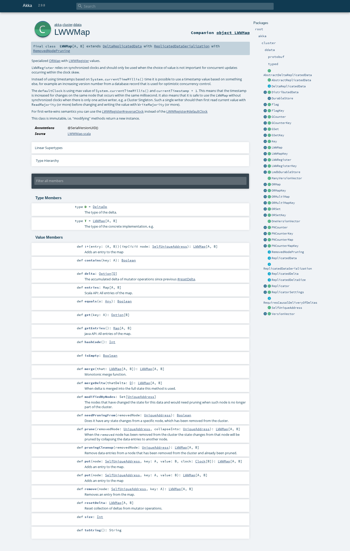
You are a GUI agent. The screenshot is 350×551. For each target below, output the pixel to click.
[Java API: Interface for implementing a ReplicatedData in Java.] (269, 80)
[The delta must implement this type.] (269, 274)
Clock (200, 461)
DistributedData (285, 92)
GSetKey (278, 135)
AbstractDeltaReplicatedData (287, 75)
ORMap (276, 184)
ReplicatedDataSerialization (287, 268)
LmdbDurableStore (286, 172)
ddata (77, 25)
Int (112, 342)
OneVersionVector (286, 221)
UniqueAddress (141, 397)
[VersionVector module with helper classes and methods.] (265, 314)
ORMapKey (279, 190)
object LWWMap (233, 32)
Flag (275, 104)
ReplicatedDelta (285, 274)
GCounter (279, 117)
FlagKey (278, 110)
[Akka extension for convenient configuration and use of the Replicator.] (269, 92)
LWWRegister (281, 160)
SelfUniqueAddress (287, 308)
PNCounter (280, 227)
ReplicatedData (284, 258)
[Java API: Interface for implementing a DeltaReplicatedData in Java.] (269, 71)
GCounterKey (281, 123)
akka (57, 25)
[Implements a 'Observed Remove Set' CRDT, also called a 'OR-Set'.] (269, 209)
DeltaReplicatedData (289, 86)
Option (105, 273)
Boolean (128, 260)
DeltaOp (100, 207)
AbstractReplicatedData (291, 80)
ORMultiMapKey (283, 203)
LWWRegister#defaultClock (187, 111)
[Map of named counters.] (269, 240)
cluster (67, 25)
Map (116, 328)
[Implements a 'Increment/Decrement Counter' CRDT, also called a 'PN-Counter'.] (269, 228)
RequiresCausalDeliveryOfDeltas (290, 302)
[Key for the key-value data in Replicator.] (269, 142)
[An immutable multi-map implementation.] (269, 197)
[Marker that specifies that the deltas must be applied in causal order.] (269, 298)
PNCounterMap (282, 239)
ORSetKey (279, 215)
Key (274, 141)
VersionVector (283, 314)
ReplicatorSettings (288, 292)
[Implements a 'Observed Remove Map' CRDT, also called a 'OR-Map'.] (269, 185)
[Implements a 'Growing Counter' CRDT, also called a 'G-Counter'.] (269, 117)
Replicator (281, 286)
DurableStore (282, 98)
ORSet (276, 209)
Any (108, 301)
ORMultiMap (281, 196)
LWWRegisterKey (284, 166)
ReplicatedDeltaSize (289, 280)
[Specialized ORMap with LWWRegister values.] (269, 148)
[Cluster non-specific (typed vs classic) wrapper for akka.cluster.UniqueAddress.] (269, 308)
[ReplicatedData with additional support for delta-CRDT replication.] (269, 86)
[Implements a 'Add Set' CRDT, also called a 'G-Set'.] (269, 129)
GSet (275, 129)
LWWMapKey (280, 153)
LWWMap (277, 147)
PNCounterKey (282, 233)
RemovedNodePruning (288, 252)
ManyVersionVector (287, 178)
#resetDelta (186, 279)
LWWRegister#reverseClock (123, 111)
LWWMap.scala (79, 133)
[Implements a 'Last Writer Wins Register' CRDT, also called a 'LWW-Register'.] (269, 160)
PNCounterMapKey (285, 246)
